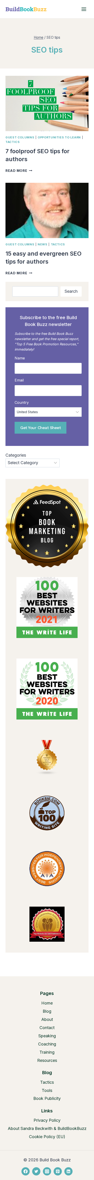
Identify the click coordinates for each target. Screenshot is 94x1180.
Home (47, 1003)
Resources (47, 1060)
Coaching (47, 1044)
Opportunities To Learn (59, 137)
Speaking (47, 1035)
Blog (47, 1011)
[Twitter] (36, 1171)
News (42, 244)
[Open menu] (84, 9)
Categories (15, 455)
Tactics (12, 142)
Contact (47, 1027)
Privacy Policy (47, 1120)
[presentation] (47, 103)
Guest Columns (19, 137)
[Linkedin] (68, 1171)
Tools (47, 1090)
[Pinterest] (58, 1171)
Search (71, 291)
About (47, 1019)
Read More (18, 171)
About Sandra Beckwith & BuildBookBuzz (47, 1128)
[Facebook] (25, 1171)
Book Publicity (47, 1098)
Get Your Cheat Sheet (40, 427)
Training (47, 1052)
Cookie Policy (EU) (47, 1136)
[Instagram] (47, 1171)
